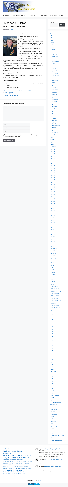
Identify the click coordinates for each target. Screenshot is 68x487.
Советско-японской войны (57, 437)
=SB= (39, 480)
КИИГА (52, 42)
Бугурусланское (55, 61)
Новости (52, 397)
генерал (5, 468)
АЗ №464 (53, 232)
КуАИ (52, 44)
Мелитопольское (55, 78)
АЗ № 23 (53, 158)
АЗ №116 (53, 187)
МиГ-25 (24, 463)
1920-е (52, 376)
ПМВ (52, 430)
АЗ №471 (53, 234)
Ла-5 (26, 461)
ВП (4, 449)
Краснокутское (55, 73)
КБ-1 (52, 264)
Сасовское (54, 87)
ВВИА (52, 37)
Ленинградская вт (56, 125)
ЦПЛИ (29, 90)
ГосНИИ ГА (53, 258)
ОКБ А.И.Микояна (55, 286)
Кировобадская (55, 123)
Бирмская (54, 118)
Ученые (52, 416)
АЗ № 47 (53, 172)
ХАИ (52, 109)
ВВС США (53, 255)
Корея (52, 428)
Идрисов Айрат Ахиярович (10, 93)
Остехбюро (53, 309)
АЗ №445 (53, 225)
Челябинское (55, 103)
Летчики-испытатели (9, 90)
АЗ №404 (53, 224)
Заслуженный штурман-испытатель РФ (11, 461)
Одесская (54, 130)
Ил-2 (24, 461)
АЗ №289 (53, 210)
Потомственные (54, 142)
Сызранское (54, 92)
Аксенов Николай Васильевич (53, 459)
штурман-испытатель (18, 475)
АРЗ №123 (53, 251)
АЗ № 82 (53, 179)
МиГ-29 (27, 463)
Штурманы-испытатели (56, 418)
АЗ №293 (53, 213)
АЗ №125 (53, 191)
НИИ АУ (52, 269)
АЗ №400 (53, 222)
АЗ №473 (53, 236)
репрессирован (7, 475)
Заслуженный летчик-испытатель (17, 455)
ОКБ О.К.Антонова (55, 302)
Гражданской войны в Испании (57, 426)
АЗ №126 (53, 193)
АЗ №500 (53, 244)
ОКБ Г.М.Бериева (55, 293)
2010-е (52, 392)
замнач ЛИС (11, 468)
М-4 (28, 461)
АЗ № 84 (53, 180)
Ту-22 (26, 464)
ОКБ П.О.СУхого (54, 303)
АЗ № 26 (53, 161)
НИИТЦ (52, 279)
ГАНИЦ (52, 257)
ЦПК (52, 113)
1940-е (52, 380)
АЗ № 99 (53, 186)
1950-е (52, 381)
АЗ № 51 (53, 174)
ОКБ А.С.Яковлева (55, 290)
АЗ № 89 (53, 184)
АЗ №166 (53, 201)
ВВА (52, 35)
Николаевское (55, 80)
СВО (52, 431)
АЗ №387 (53, 220)
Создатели (32, 15)
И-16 (21, 461)
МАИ (52, 45)
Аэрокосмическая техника (19, 15)
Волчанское (54, 63)
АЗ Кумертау (54, 250)
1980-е (52, 386)
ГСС (52, 260)
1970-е (52, 385)
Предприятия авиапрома (55, 399)
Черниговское (55, 104)
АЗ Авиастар (54, 248)
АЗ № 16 (53, 149)
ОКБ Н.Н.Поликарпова (56, 300)
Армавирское (55, 52)
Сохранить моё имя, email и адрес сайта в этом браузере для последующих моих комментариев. (21, 135)
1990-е (52, 388)
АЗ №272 (53, 206)
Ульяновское (55, 96)
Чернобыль (5, 466)
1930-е (52, 378)
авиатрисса (16, 466)
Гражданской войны (55, 425)
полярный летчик (20, 473)
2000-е (52, 390)
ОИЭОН (52, 284)
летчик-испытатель (8, 92)
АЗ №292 (53, 212)
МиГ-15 (10, 463)
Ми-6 (31, 461)
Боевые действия (55, 395)
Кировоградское (55, 70)
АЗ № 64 (53, 175)
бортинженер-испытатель (23, 466)
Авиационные (54, 400)
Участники (52, 419)
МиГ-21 (16, 463)
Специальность (53, 404)
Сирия (52, 433)
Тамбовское (54, 94)
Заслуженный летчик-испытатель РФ (16, 458)
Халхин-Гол (53, 438)
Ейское (53, 66)
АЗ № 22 (53, 156)
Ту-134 (29, 464)
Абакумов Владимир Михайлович (53, 449)
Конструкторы (54, 409)
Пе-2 (13, 464)
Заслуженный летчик (8, 453)
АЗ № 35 (53, 167)
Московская (54, 129)
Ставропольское (55, 89)
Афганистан (53, 421)
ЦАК (52, 111)
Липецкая (54, 127)
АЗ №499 (53, 243)
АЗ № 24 (53, 160)
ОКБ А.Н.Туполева (55, 288)
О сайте (61, 15)
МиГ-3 (6, 463)
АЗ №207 (53, 205)
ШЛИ (52, 137)
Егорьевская (54, 122)
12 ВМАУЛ (54, 51)
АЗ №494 (53, 241)
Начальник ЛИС (7, 464)
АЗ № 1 (52, 148)
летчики (53, 411)
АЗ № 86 (53, 182)
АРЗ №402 (53, 253)
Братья (52, 141)
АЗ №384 (53, 219)
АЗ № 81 (53, 177)
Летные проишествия (55, 367)
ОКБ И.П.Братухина (55, 295)
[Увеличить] (15, 38)
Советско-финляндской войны (57, 435)
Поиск (52, 22)
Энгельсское (55, 108)
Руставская (54, 134)
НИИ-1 (52, 277)
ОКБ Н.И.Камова (54, 298)
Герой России (9, 449)
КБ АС (52, 262)
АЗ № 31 (53, 165)
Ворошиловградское (56, 64)
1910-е (52, 374)
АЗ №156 (53, 198)
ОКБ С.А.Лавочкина (55, 305)
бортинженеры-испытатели (57, 405)
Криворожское (55, 77)
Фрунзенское (55, 99)
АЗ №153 (53, 196)
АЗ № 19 (53, 153)
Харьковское (54, 101)
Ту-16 (23, 464)
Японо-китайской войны (56, 440)
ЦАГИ (52, 364)
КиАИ (52, 40)
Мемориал (52, 373)
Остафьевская (55, 132)
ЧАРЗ (52, 366)
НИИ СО (53, 276)
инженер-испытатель (20, 468)
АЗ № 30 (53, 163)
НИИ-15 (53, 272)
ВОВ (52, 423)
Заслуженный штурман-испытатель (13, 459)
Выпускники (52, 33)
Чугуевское (54, 106)
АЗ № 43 (53, 170)
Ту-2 (21, 464)
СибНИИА (53, 360)
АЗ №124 (53, 189)
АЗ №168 (53, 203)
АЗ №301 (53, 215)
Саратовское (54, 85)
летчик (4, 471)
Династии (52, 139)
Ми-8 (4, 463)
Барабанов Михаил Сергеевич (52, 466)
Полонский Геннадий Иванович (11, 95)
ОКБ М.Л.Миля (54, 296)
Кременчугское (55, 75)
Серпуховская (55, 135)
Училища (53, 49)
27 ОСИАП (53, 146)
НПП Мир (53, 281)
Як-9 (9, 466)
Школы (52, 116)
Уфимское (54, 97)
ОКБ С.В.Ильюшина (55, 307)
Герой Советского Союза (12, 451)
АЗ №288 (53, 208)
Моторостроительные (56, 402)
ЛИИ (52, 267)
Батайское (54, 58)
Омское (53, 82)
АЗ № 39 (53, 168)
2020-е (52, 393)
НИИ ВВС (18, 90)
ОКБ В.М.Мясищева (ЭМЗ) (56, 291)
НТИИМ (52, 283)
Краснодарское (55, 71)
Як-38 (12, 466)
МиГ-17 (13, 463)
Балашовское (55, 54)
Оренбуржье (53, 15)
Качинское (54, 68)
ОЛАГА (52, 47)
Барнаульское (55, 56)
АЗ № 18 (53, 151)
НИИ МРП (53, 274)
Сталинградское (55, 90)
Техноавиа (53, 362)
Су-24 (17, 464)
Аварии (52, 369)
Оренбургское (24, 90)
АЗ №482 (53, 239)
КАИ (52, 38)
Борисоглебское (55, 59)
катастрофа (28, 468)
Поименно (53, 310)
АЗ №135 (53, 194)
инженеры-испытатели (56, 407)
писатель (13, 473)
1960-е (52, 383)
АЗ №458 (53, 229)
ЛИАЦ (52, 265)
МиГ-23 (20, 463)
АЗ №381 (53, 217)
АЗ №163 (53, 199)
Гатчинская (54, 120)
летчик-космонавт (7, 473)
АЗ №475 (53, 238)
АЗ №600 (53, 246)
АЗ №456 (53, 227)
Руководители (54, 414)
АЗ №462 (53, 231)
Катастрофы (53, 371)
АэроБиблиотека (44, 15)
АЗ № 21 (53, 154)
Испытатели (6, 15)
